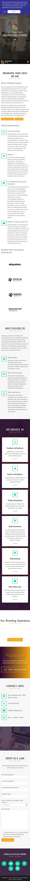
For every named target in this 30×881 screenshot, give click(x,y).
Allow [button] (14, 11)
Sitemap (19, 879)
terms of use (16, 832)
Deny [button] (4, 11)
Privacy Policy (12, 879)
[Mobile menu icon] (28, 62)
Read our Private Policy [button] (16, 7)
